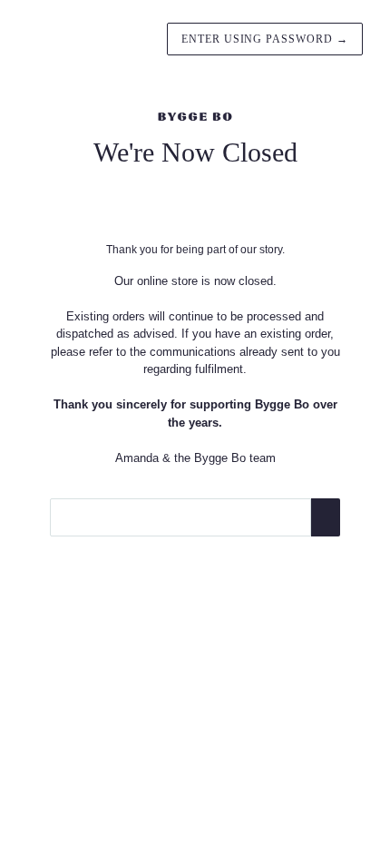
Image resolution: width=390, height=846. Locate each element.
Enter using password (264, 39)
